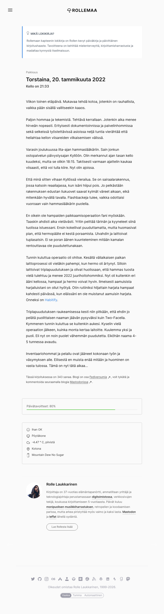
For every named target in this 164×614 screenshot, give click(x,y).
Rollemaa (84, 10)
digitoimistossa (102, 497)
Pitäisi (11, 545)
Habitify (51, 300)
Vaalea (66, 595)
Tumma (77, 595)
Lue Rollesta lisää (62, 526)
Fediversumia (98, 377)
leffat (52, 516)
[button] (10, 10)
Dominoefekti (152, 545)
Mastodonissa (79, 382)
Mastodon (129, 512)
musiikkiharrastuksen (79, 507)
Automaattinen (93, 595)
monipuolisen (55, 507)
